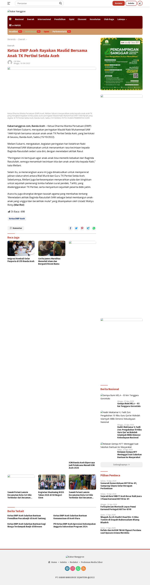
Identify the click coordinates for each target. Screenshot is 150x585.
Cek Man (17, 61)
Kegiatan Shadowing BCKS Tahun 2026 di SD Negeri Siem (51, 495)
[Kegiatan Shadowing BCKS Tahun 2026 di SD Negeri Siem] (51, 482)
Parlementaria (60, 31)
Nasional (19, 19)
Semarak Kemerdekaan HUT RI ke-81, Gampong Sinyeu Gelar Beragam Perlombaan (118, 486)
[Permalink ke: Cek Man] (9, 62)
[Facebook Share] (70, 228)
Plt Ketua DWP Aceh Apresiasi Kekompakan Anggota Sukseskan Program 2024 (74, 525)
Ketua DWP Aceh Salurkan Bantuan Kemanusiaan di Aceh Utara (70, 517)
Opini (71, 19)
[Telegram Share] (88, 228)
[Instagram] (72, 568)
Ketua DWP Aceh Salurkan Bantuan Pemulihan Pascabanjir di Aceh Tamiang (26, 517)
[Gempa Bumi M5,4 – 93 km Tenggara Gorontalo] (121, 397)
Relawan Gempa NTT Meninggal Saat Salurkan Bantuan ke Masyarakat (129, 454)
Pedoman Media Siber (92, 562)
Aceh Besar (30, 31)
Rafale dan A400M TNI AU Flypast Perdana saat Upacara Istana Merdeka (120, 531)
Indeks (131, 3)
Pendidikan (59, 19)
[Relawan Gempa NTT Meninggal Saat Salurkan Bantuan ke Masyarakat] (121, 445)
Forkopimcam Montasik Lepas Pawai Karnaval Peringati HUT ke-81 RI (118, 508)
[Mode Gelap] (140, 3)
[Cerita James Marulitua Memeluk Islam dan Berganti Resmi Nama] (51, 248)
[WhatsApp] (78, 568)
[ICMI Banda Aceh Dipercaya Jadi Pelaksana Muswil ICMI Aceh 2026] (82, 350)
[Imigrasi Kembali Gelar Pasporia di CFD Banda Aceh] (21, 248)
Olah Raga (109, 19)
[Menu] (9, 3)
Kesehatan (95, 19)
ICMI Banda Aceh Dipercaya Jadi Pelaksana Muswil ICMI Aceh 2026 (82, 465)
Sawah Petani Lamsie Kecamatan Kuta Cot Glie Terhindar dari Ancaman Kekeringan (19, 495)
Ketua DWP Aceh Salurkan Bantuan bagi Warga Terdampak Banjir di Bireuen (26, 525)
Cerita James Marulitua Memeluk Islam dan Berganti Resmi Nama (49, 261)
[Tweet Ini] (76, 228)
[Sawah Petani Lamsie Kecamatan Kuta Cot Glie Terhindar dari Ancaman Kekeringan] (21, 482)
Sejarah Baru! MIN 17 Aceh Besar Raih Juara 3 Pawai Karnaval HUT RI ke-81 (121, 497)
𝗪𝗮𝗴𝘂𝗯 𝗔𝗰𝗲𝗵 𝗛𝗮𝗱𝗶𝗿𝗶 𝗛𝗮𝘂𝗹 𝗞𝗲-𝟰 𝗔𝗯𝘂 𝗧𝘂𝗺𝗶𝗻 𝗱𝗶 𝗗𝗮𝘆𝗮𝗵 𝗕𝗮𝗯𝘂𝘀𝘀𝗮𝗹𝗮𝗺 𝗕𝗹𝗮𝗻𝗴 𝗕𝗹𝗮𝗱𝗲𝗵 (119, 520)
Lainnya (121, 19)
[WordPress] (67, 568)
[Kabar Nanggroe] (16, 11)
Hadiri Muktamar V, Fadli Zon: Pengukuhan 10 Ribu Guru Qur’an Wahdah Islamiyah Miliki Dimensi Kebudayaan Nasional (129, 432)
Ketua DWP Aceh (17, 218)
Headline (13, 31)
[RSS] (83, 568)
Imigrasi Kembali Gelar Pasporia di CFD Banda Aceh (20, 260)
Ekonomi (82, 19)
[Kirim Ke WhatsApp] (94, 228)
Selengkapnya (120, 464)
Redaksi (118, 3)
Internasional (44, 19)
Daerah (30, 19)
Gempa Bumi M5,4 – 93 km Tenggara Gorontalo (129, 404)
